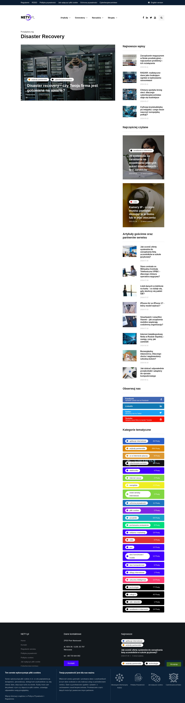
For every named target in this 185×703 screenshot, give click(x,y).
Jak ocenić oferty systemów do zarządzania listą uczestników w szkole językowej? (150, 252)
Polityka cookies (27, 658)
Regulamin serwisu (28, 649)
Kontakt (24, 645)
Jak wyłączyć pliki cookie (68, 3)
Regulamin (25, 3)
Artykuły (64, 18)
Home (23, 641)
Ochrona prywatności (88, 3)
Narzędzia (96, 18)
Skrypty (111, 18)
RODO (34, 3)
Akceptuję (174, 664)
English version (157, 3)
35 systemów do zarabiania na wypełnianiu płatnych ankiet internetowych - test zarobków (143, 162)
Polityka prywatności (48, 3)
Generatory (80, 18)
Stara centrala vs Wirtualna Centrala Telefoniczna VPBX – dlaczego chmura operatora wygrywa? (150, 271)
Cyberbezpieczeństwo (108, 3)
